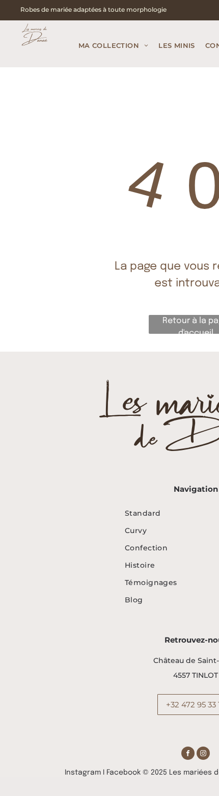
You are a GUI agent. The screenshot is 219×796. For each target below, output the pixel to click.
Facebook (123, 772)
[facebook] (188, 754)
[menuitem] (113, 45)
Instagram (83, 772)
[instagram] (203, 754)
